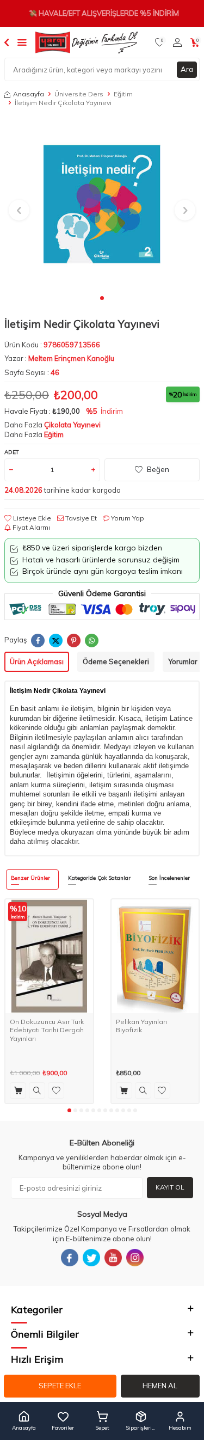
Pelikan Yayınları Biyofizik (141, 1026)
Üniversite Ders (78, 94)
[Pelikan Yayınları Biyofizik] (155, 956)
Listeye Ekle (31, 518)
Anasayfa (28, 94)
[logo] (86, 42)
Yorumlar (182, 661)
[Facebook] (69, 1257)
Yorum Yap (126, 518)
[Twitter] (91, 1257)
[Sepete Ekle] (18, 1090)
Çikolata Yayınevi (72, 424)
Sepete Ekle (60, 1385)
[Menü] (22, 42)
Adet (11, 452)
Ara (187, 69)
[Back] (6, 42)
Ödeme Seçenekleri (116, 661)
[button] (102, 298)
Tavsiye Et (80, 518)
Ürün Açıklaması (37, 661)
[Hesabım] (177, 42)
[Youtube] (113, 1257)
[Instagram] (135, 1257)
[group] (102, 204)
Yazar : (59, 358)
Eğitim (123, 94)
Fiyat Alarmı (30, 527)
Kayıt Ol (170, 1187)
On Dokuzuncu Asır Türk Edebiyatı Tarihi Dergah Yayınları (47, 1030)
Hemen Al (160, 1385)
